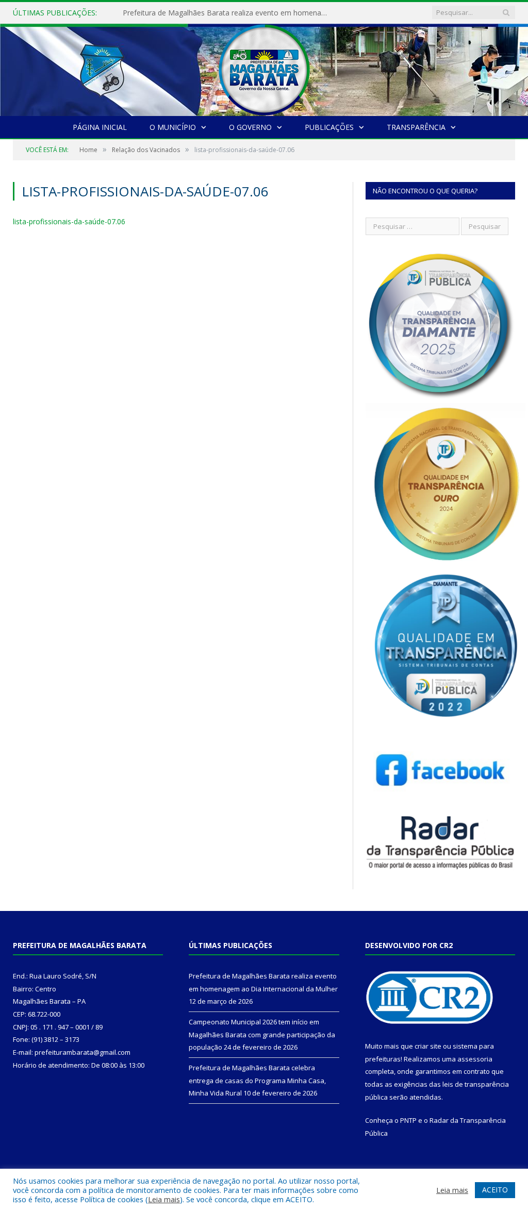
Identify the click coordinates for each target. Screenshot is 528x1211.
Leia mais (164, 1199)
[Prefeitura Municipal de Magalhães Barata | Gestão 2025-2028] (264, 67)
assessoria (474, 1059)
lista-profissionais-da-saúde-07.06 (69, 221)
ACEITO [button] (495, 1190)
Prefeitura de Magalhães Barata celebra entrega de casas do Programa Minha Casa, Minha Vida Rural (257, 1080)
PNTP (408, 1120)
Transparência (416, 127)
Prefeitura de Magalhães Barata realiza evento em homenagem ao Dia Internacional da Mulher (228, 13)
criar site (428, 1046)
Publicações (329, 127)
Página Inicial (100, 127)
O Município (173, 127)
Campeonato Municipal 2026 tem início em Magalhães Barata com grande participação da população (262, 1034)
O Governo (250, 127)
